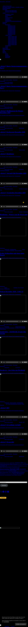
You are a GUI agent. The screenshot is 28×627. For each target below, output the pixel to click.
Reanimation (20, 473)
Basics (6, 16)
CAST (6, 53)
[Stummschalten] (22, 77)
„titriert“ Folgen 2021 (12, 38)
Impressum (7, 57)
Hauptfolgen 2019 (11, 25)
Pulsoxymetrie (22, 149)
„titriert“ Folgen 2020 (12, 37)
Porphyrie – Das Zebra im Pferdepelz (12, 370)
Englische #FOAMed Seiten (11, 11)
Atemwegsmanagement (5, 83)
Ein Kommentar (17, 70)
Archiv (6, 46)
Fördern (4, 51)
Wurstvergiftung (18, 250)
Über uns (4, 52)
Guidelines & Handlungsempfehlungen (13, 21)
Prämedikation (2, 473)
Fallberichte (7, 249)
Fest (19, 287)
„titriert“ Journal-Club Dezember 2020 (13, 173)
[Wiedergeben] (1, 77)
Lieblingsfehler (12, 470)
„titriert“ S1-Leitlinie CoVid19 (10, 425)
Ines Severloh (11, 217)
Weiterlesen (2, 81)
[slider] (25, 77)
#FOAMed (5, 9)
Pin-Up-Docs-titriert (9, 82)
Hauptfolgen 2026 (11, 34)
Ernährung (15, 465)
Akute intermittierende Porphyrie (14, 404)
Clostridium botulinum (4, 170)
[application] (14, 77)
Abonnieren (3, 485)
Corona (23, 464)
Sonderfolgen (8, 45)
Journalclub (23, 469)
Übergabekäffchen (6, 49)
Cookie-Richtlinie (6, 621)
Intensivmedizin (13, 402)
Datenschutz (7, 56)
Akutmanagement (9, 17)
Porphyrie (2, 405)
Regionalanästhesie (6, 8)
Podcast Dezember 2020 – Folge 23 (11, 291)
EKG (12, 465)
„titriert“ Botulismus (7, 154)
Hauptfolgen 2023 (11, 30)
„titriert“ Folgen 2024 (12, 42)
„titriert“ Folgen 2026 (12, 44)
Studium (20, 211)
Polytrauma (22, 472)
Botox (23, 249)
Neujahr (22, 287)
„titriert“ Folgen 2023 (12, 41)
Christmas (15, 287)
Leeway (12, 626)
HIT (24, 422)
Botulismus (21, 169)
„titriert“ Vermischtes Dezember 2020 (12, 193)
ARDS (21, 462)
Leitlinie (6, 470)
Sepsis (15, 475)
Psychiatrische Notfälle (9, 473)
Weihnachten (7, 288)
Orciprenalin (2, 129)
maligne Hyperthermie (20, 470)
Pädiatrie (15, 473)
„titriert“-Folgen (8, 35)
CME (4, 50)
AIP (6, 404)
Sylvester (2, 288)
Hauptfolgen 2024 (11, 31)
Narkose (10, 472)
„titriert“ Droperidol (7, 442)
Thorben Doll (11, 257)
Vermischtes (25, 211)
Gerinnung (7, 18)
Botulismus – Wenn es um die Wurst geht (13, 214)
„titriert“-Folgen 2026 (7, 6)
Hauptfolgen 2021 (11, 28)
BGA (18, 464)
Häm (23, 404)
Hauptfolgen (7, 24)
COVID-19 (21, 188)
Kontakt (7, 55)
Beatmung (15, 464)
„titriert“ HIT (4, 408)
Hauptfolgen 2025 (11, 32)
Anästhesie (17, 462)
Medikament (21, 128)
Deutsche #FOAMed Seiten (11, 10)
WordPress (7, 626)
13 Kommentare (17, 294)
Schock (13, 475)
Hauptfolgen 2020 (11, 27)
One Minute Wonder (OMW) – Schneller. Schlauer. (13, 7)
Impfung (18, 467)
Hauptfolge (7, 326)
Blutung (21, 464)
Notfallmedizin (8, 15)
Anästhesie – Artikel (9, 14)
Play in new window (8, 79)
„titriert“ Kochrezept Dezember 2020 (12, 132)
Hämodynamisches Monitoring (7, 467)
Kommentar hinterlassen (19, 115)
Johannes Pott (11, 70)
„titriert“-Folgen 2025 (12, 43)
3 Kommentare (17, 90)
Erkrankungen (8, 20)
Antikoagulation (12, 462)
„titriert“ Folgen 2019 (12, 36)
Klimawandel (2, 470)
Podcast (4, 23)
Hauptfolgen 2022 (11, 29)
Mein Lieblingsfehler (4, 472)
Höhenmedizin (14, 467)
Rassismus (2, 151)
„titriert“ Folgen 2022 (12, 39)
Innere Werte (5, 48)
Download (5, 22)
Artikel (4, 13)
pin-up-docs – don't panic (5, 1)
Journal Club (14, 469)
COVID (26, 464)
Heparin (20, 422)
